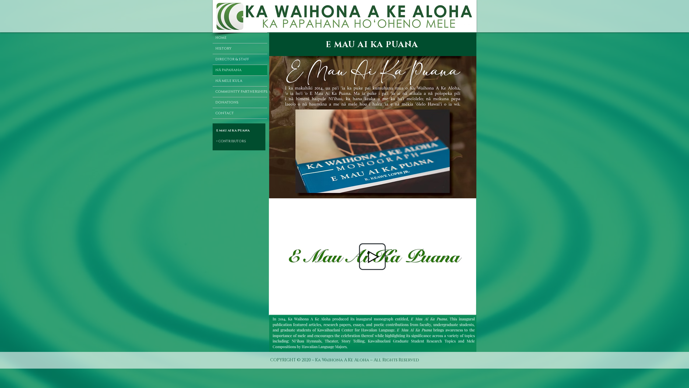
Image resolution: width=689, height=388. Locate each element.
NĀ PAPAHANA (228, 70)
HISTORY (223, 48)
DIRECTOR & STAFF (232, 59)
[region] (239, 131)
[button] (469, 309)
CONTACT (224, 113)
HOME (221, 37)
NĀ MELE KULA (228, 80)
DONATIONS (226, 102)
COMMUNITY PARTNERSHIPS (241, 91)
